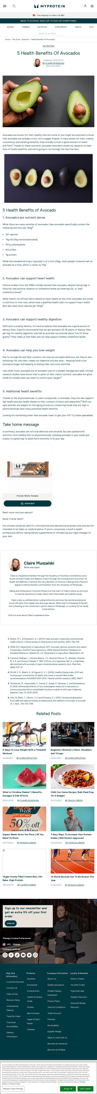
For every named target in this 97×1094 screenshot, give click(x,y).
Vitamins (31, 1029)
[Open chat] (35, 955)
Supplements (61, 27)
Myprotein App (77, 991)
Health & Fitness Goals (34, 999)
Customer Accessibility (12, 1024)
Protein (30, 1007)
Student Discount (79, 997)
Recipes (10, 27)
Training (26, 27)
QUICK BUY (29, 503)
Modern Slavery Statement (54, 993)
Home (7, 39)
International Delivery (12, 1008)
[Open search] (14, 6)
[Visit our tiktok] (17, 955)
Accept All (68, 1089)
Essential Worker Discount (78, 1005)
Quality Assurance (55, 985)
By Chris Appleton (27, 758)
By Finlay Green (74, 800)
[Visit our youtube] (23, 955)
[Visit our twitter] (29, 955)
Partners (51, 1019)
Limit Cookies (85, 1089)
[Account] (85, 6)
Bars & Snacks (33, 1013)
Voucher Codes (78, 985)
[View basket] (92, 6)
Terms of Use (15, 1084)
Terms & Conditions (56, 1007)
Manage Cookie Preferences (17, 938)
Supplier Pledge (54, 1031)
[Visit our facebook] (11, 955)
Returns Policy (13, 1000)
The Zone (16, 39)
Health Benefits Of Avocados (43, 39)
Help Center (12, 994)
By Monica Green (26, 843)
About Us (51, 979)
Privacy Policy (53, 1001)
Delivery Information (12, 1034)
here (47, 615)
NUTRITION (48, 46)
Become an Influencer (57, 1044)
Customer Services (15, 982)
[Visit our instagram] (5, 955)
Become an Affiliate (56, 1050)
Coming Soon (33, 991)
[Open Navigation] (5, 6)
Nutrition (42, 27)
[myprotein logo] (49, 6)
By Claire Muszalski (53, 63)
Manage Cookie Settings (13, 1089)
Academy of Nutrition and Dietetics (65, 576)
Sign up (10, 923)
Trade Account (54, 1013)
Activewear (32, 985)
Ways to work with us (57, 1037)
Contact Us (12, 988)
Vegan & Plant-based (34, 1021)
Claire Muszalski (39, 563)
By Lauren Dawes (26, 885)
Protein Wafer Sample (27, 496)
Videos (78, 27)
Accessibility (53, 1025)
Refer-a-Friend (77, 979)
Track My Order (13, 1016)
